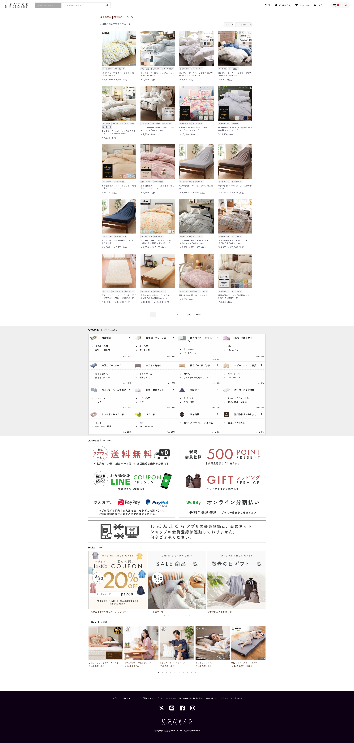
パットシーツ (190, 353)
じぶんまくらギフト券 (238, 398)
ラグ (142, 401)
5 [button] (181, 615)
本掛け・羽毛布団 (103, 349)
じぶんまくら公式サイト (231, 698)
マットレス (145, 349)
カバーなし (189, 398)
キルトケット (234, 377)
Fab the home (146, 426)
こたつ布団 (145, 398)
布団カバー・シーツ (123, 17)
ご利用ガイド (147, 698)
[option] (117, 582)
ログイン (116, 698)
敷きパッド (189, 349)
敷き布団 (144, 346)
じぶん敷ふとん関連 (237, 401)
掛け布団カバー (102, 373)
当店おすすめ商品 (236, 422)
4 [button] (177, 615)
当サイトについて (130, 698)
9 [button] (191, 672)
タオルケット (234, 349)
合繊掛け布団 (101, 346)
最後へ (199, 314)
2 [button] (168, 615)
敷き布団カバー (102, 377)
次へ (189, 314)
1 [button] (164, 615)
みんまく (99, 422)
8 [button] (187, 672)
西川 (142, 422)
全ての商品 (105, 17)
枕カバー (188, 373)
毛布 (230, 346)
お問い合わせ (212, 698)
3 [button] (172, 615)
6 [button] (185, 615)
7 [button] (189, 615)
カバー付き (189, 401)
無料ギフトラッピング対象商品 (198, 422)
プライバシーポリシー (166, 698)
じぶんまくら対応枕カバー (196, 377)
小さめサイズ (146, 373)
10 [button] (195, 672)
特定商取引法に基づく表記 (191, 698)
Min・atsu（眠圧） (104, 426)
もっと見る (127, 356)
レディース (100, 398)
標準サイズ (145, 377)
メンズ (98, 401)
